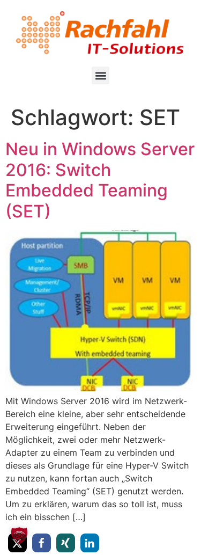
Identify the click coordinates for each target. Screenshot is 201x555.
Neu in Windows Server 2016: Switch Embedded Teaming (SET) (100, 179)
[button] (100, 75)
